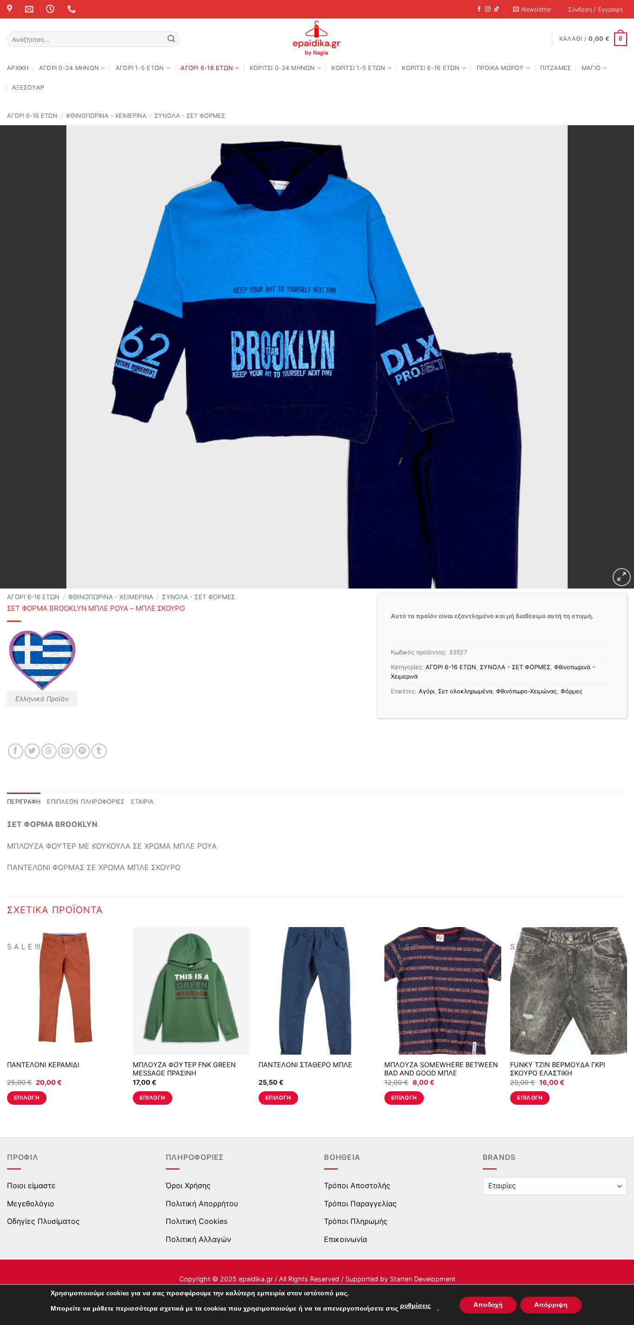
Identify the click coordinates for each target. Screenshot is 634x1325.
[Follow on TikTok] (496, 9)
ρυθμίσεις (415, 1305)
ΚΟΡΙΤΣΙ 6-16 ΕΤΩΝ (430, 67)
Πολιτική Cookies (196, 1221)
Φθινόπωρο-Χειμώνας (526, 691)
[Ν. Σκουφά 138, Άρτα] (10, 9)
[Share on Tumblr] (99, 751)
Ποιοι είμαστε (31, 1185)
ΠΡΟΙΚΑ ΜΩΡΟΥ (500, 67)
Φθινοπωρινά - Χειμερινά (106, 115)
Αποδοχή (488, 1304)
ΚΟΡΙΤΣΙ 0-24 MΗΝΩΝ (282, 67)
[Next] (627, 1024)
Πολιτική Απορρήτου (202, 1203)
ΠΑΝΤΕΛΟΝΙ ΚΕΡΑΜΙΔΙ (43, 1065)
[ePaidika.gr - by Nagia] (317, 38)
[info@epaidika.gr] (30, 9)
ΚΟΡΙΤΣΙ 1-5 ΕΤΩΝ (358, 67)
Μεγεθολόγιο (30, 1203)
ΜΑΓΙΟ (591, 67)
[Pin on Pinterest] (82, 751)
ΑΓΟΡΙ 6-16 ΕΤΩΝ (207, 67)
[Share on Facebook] (15, 751)
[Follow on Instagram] (488, 9)
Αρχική (18, 67)
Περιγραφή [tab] (23, 801)
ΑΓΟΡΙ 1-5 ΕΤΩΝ (140, 67)
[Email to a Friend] (65, 751)
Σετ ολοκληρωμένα (465, 691)
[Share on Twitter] (32, 751)
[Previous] (7, 1024)
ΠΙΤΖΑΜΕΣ (555, 67)
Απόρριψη (551, 1304)
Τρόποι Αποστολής (357, 1185)
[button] (532, 9)
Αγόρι (426, 691)
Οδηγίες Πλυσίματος (43, 1221)
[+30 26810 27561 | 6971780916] (72, 9)
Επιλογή (26, 1098)
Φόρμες (571, 691)
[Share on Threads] (49, 751)
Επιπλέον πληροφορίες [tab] (85, 801)
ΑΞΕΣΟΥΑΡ (28, 87)
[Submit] (171, 39)
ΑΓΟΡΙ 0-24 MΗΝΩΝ (69, 67)
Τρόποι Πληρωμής (356, 1221)
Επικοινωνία (345, 1239)
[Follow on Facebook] (479, 9)
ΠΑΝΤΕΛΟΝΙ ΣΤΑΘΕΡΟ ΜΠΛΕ (305, 1065)
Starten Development (422, 1279)
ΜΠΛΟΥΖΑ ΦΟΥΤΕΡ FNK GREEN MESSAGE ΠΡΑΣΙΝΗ (184, 1069)
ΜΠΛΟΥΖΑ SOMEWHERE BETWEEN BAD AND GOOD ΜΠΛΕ (441, 1069)
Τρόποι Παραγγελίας (360, 1203)
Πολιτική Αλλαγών (198, 1239)
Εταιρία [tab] (142, 801)
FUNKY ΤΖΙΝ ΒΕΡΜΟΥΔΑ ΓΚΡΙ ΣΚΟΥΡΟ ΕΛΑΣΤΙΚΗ (557, 1069)
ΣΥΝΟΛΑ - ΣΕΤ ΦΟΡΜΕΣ (190, 115)
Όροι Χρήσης (188, 1185)
